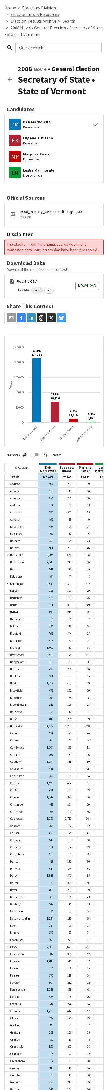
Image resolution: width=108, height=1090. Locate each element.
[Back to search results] (10, 79)
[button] (37, 290)
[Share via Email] (11, 317)
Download (87, 285)
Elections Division (39, 8)
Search (69, 21)
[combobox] (58, 47)
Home (10, 8)
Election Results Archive (33, 21)
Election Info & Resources (35, 14)
